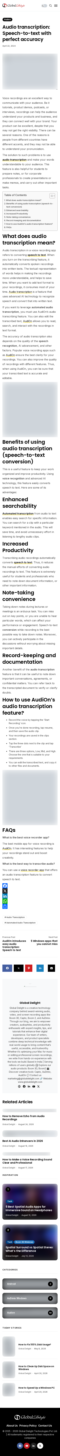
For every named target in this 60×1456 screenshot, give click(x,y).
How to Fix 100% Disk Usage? (34, 1344)
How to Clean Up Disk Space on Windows (36, 1368)
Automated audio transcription (21, 923)
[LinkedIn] (30, 896)
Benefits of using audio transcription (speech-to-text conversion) (29, 205)
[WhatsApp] (30, 901)
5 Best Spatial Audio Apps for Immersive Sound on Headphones (29, 1208)
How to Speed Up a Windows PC (36, 1387)
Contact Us (45, 1425)
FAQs (9, 227)
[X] (30, 890)
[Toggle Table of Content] (50, 196)
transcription (24, 291)
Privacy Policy (28, 1425)
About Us (12, 1425)
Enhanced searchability (17, 210)
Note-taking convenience (18, 217)
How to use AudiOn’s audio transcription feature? (29, 224)
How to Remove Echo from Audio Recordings (23, 1118)
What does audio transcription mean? (23, 200)
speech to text (23, 562)
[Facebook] (30, 885)
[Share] (30, 906)
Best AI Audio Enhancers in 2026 (22, 1141)
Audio (13, 291)
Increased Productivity (17, 213)
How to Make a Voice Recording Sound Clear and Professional (27, 1161)
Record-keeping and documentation (23, 220)
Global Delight (30, 1002)
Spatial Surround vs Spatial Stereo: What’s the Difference (29, 1249)
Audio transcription (15, 917)
